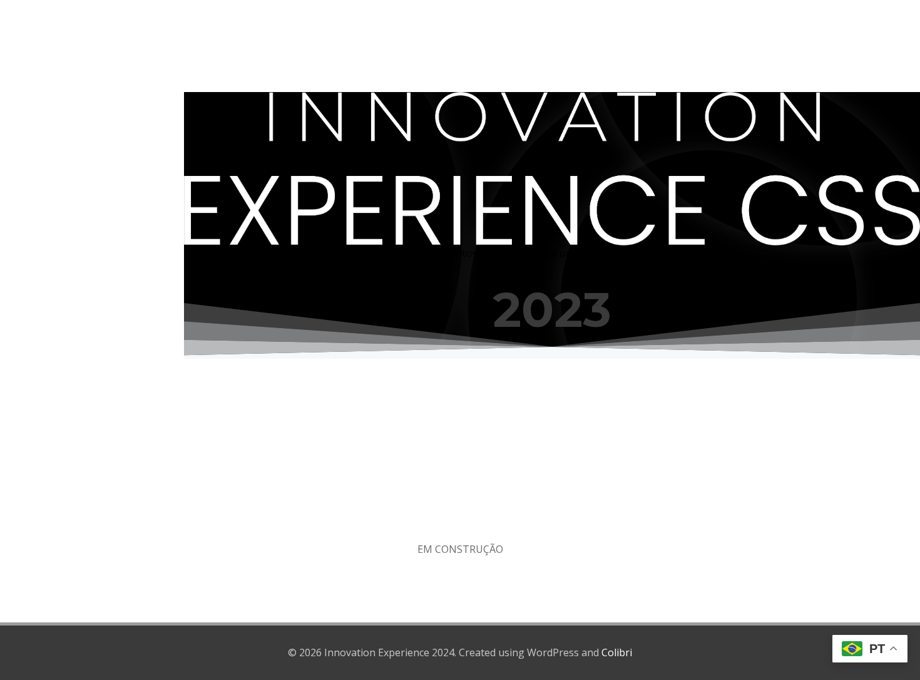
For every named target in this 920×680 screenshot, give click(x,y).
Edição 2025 (504, 253)
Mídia (634, 253)
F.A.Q (663, 253)
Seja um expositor (579, 253)
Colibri (616, 652)
